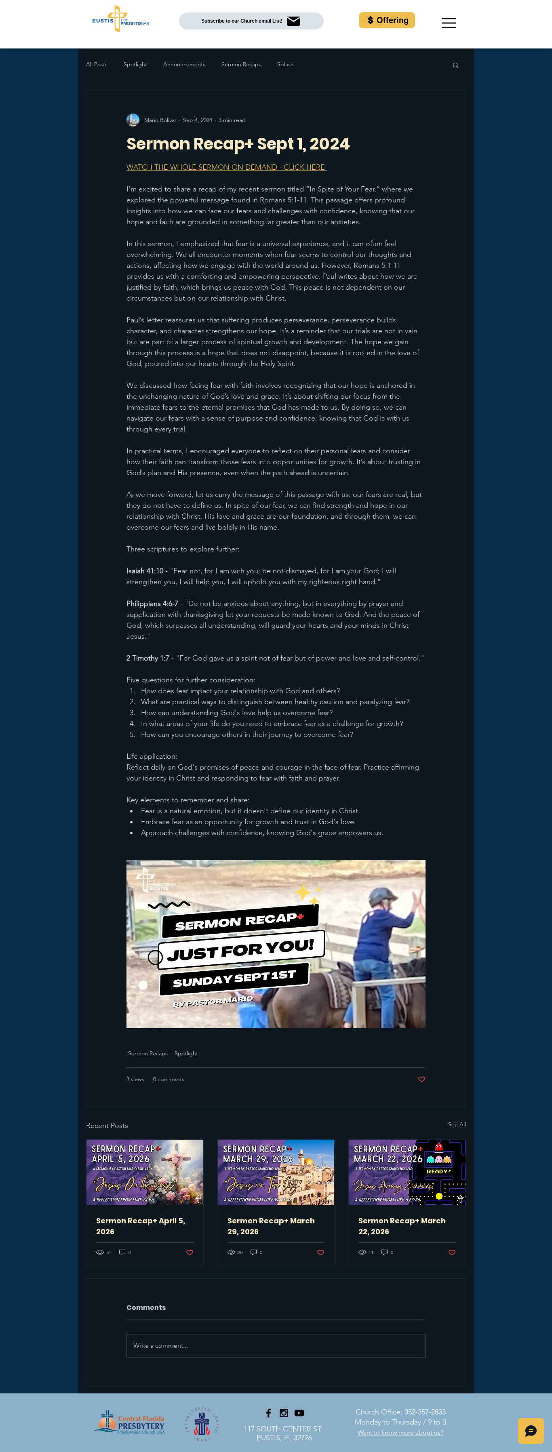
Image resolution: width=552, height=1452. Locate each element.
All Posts (96, 64)
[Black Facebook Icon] (268, 1413)
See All (457, 1124)
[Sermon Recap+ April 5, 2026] (144, 1172)
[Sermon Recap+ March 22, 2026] (407, 1172)
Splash (285, 64)
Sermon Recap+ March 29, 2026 (271, 1226)
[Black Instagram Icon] (284, 1413)
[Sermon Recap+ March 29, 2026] (276, 1172)
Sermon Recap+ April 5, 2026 (140, 1226)
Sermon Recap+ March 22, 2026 (402, 1226)
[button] (449, 23)
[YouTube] (299, 1413)
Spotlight (135, 64)
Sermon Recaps (241, 64)
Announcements (184, 64)
